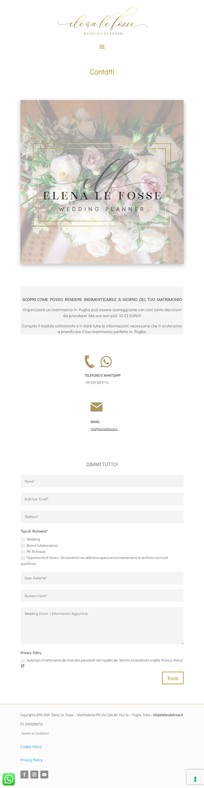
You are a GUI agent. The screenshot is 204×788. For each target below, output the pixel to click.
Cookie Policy (31, 746)
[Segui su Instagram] (34, 775)
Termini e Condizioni (34, 733)
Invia (173, 678)
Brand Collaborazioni (42, 545)
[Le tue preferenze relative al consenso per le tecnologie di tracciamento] (195, 779)
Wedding (33, 539)
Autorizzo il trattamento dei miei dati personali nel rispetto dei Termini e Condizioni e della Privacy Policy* (105, 660)
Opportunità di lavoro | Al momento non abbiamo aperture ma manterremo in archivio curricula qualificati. (94, 560)
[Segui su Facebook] (24, 775)
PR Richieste (36, 551)
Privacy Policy (31, 760)
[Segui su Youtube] (44, 775)
